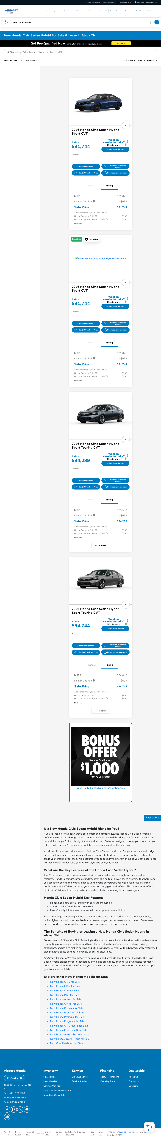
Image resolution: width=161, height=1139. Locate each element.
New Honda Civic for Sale (64, 990)
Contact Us (16, 1078)
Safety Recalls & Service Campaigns (75, 1133)
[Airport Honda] (11, 11)
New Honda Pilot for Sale (64, 995)
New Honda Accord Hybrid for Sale (70, 1039)
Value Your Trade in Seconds (118, 166)
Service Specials (79, 1081)
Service (77, 1071)
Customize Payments (86, 166)
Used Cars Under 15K (54, 1095)
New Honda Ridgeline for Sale (67, 1021)
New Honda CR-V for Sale (65, 982)
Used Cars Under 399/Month (57, 1090)
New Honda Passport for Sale (67, 1012)
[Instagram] (14, 1109)
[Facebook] (7, 1109)
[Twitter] (20, 1109)
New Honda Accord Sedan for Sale (69, 1034)
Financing (107, 1071)
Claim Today (100, 794)
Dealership (137, 1071)
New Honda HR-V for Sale (65, 986)
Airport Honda (7, 1133)
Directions (133, 1085)
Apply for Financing (109, 1076)
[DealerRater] (7, 1117)
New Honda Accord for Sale (65, 999)
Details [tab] (92, 185)
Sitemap (40, 1133)
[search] (158, 11)
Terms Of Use (30, 1133)
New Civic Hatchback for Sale (66, 1043)
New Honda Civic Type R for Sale (68, 1030)
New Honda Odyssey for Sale (66, 1008)
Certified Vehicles (51, 1085)
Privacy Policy (18, 1133)
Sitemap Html (48, 1133)
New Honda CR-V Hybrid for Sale (69, 1025)
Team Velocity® (125, 1132)
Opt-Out (92, 1133)
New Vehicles (50, 1076)
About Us (133, 1076)
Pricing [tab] (109, 185)
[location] (135, 2)
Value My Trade (107, 1081)
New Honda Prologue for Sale (67, 1017)
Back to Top (152, 817)
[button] (126, 125)
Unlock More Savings (115, 149)
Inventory (50, 1071)
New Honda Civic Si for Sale (66, 1004)
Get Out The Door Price (88, 173)
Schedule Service (80, 1076)
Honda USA (100, 1133)
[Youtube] (27, 1109)
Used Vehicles (50, 1081)
